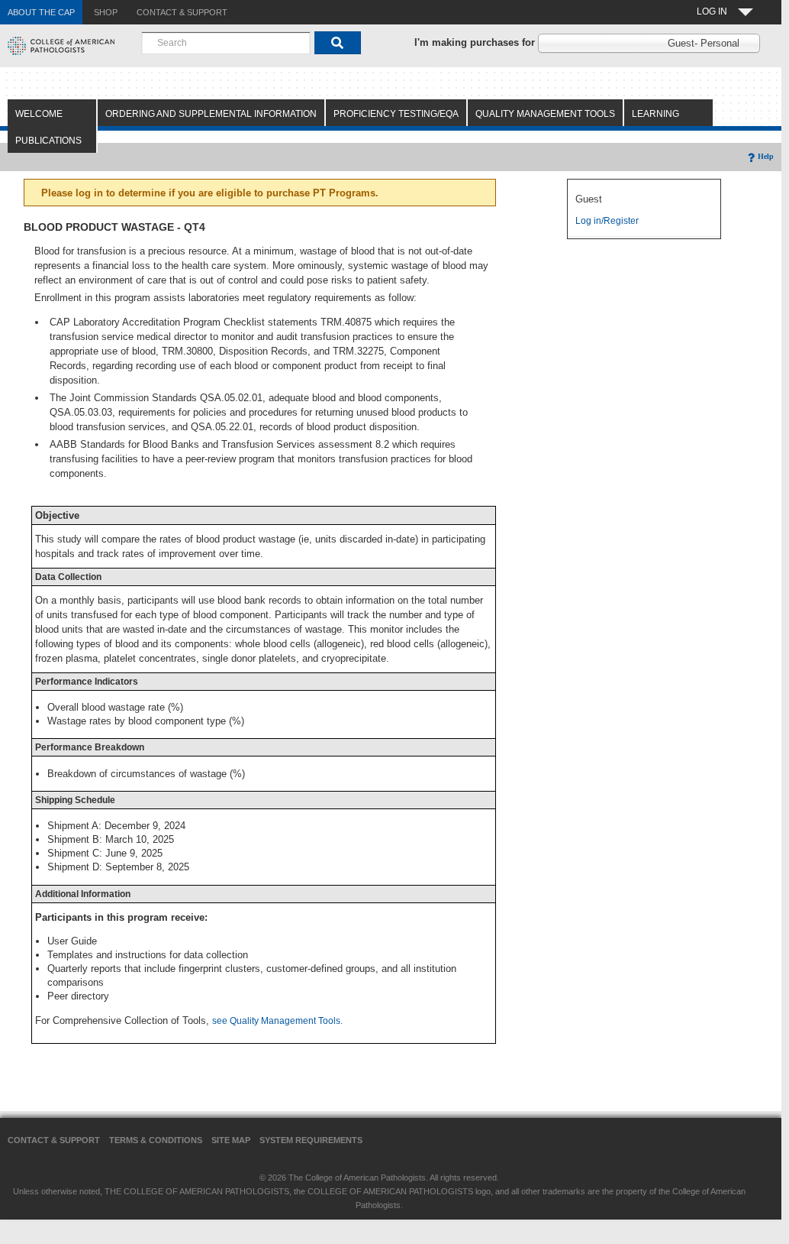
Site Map (230, 1140)
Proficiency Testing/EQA (396, 114)
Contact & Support (54, 1140)
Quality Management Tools (545, 114)
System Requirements (310, 1140)
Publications (48, 140)
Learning (655, 114)
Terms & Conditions (155, 1140)
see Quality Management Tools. (277, 1021)
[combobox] (226, 42)
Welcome (39, 114)
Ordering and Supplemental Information (211, 114)
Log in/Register (607, 220)
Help (766, 156)
